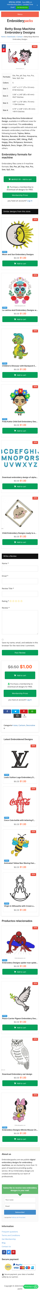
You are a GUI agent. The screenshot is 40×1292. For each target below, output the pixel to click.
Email (5, 576)
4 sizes (15, 725)
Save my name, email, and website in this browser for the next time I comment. (20, 644)
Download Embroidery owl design (17, 1074)
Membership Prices (20, 195)
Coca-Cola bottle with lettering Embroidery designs (20, 820)
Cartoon (20, 37)
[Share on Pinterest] (24, 711)
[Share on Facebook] (7, 711)
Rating (5, 601)
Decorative (30, 725)
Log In (29, 200)
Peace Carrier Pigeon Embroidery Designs (20, 1018)
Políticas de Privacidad (18, 1217)
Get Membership (9, 1239)
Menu (20, 14)
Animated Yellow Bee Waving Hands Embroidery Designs (20, 863)
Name (5, 563)
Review (6, 608)
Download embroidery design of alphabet (20, 477)
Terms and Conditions (11, 1235)
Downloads (11, 37)
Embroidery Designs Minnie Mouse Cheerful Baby (20, 1130)
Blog (3, 1243)
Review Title (8, 588)
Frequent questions (10, 1231)
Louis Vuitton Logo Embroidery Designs (20, 777)
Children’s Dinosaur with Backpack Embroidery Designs (20, 366)
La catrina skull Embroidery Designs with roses (20, 310)
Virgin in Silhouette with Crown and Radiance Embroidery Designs (20, 906)
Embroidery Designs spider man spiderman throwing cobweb (20, 963)
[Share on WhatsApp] (32, 711)
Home (3, 37)
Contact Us (6, 1246)
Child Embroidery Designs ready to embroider (20, 533)
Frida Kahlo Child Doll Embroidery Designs (20, 422)
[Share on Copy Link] (17, 716)
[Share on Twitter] (15, 711)
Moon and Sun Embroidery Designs (18, 254)
